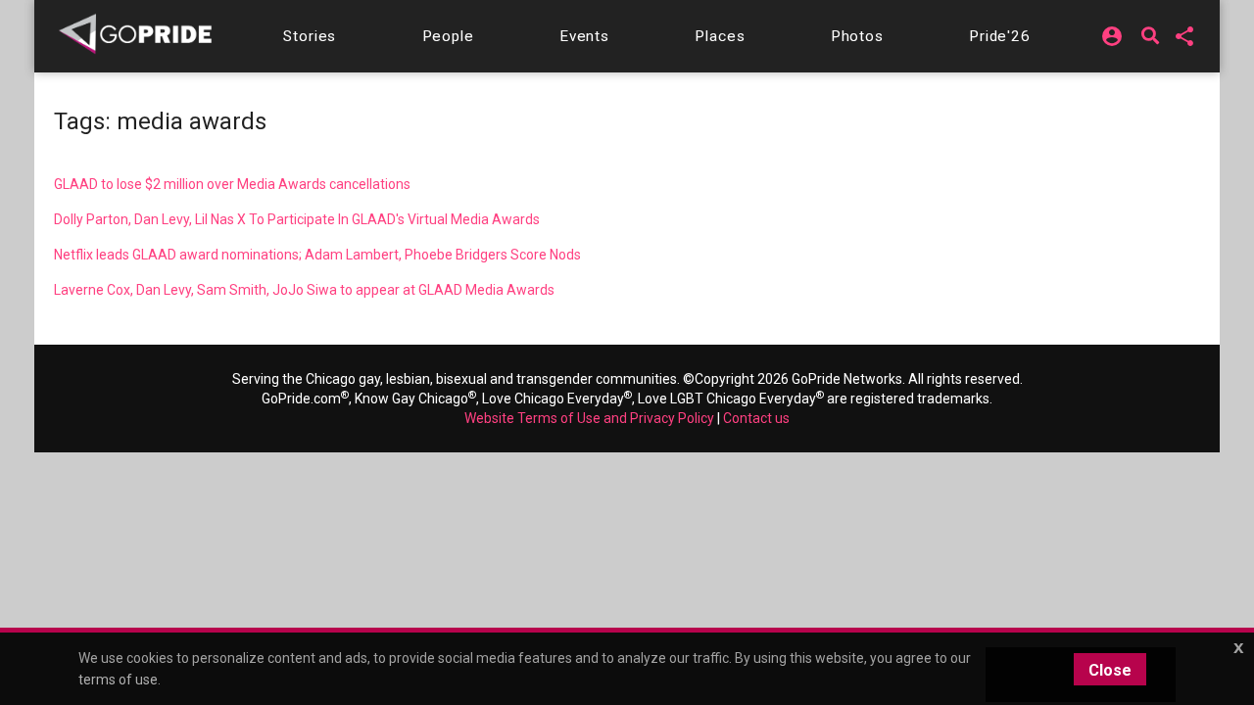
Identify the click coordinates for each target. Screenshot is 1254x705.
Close (1110, 670)
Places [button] (720, 36)
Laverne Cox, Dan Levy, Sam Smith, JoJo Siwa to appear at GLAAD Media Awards (304, 290)
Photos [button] (857, 36)
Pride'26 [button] (1000, 36)
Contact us (756, 418)
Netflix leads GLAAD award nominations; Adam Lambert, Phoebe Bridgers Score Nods (317, 254)
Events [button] (584, 36)
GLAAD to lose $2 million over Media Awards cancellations (232, 184)
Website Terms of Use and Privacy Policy (589, 418)
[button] (309, 36)
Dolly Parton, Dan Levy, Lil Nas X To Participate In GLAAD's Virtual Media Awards (297, 219)
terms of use (118, 679)
